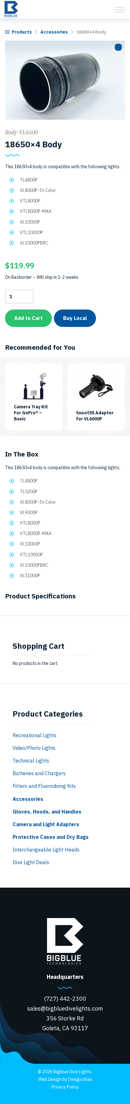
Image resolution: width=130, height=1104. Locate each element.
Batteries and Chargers (39, 773)
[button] (118, 47)
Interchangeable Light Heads (46, 849)
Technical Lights (31, 760)
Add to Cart (28, 318)
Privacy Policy (65, 1087)
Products (22, 32)
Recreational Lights (34, 735)
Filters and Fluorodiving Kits (44, 786)
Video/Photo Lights (34, 748)
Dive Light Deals (31, 862)
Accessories (54, 32)
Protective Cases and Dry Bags (51, 837)
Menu (120, 9)
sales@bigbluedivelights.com (65, 1008)
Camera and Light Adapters (46, 824)
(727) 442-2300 (65, 998)
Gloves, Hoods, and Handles (47, 811)
